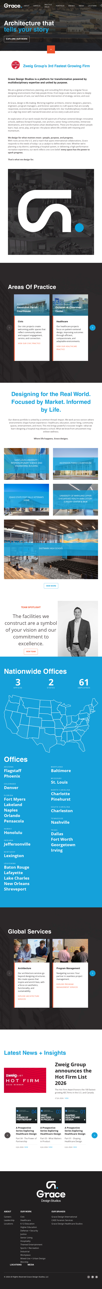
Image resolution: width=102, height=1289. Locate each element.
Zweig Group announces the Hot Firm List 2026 (73, 1073)
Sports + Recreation (29, 1248)
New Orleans (16, 883)
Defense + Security (29, 1230)
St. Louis (59, 782)
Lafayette (13, 872)
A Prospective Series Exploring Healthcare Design (26, 1130)
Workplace (25, 1255)
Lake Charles (16, 878)
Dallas (57, 833)
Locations (92, 6)
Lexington (14, 855)
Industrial (24, 1251)
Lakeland (13, 804)
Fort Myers (15, 799)
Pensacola (14, 821)
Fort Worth (62, 839)
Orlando (12, 815)
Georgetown (63, 844)
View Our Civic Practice (29, 343)
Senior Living (26, 1237)
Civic (22, 1216)
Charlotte (60, 793)
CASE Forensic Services (62, 1220)
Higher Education (28, 1227)
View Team (31, 652)
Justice (23, 1234)
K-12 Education (27, 1223)
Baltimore (61, 770)
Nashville (60, 822)
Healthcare (25, 1220)
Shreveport (15, 889)
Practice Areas (48, 6)
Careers (7, 1216)
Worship (24, 1262)
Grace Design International (64, 1216)
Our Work (26, 1212)
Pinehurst (61, 799)
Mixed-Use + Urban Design (33, 1258)
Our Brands (58, 1212)
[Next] (93, 328)
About (26, 6)
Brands (71, 6)
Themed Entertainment (31, 1244)
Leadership (9, 1220)
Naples (11, 810)
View (66, 1098)
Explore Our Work (16, 39)
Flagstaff (12, 770)
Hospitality (25, 1241)
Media (81, 6)
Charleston (62, 810)
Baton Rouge (16, 867)
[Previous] (9, 328)
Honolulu (13, 832)
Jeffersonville (17, 844)
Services (37, 6)
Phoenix (12, 776)
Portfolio (60, 6)
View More (51, 586)
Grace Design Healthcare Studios (67, 1223)
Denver (11, 787)
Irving (57, 850)
